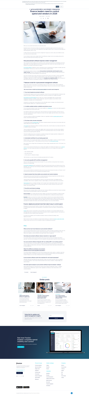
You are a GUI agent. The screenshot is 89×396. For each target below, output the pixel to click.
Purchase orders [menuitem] (37, 372)
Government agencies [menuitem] (49, 376)
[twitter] (45, 18)
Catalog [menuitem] (47, 365)
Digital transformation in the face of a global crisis (24, 296)
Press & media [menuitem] (63, 375)
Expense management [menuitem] (38, 375)
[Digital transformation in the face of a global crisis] (26, 287)
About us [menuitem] (62, 365)
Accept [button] (57, 6)
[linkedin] (43, 18)
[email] (48, 18)
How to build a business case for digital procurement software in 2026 (61, 296)
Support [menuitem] (62, 370)
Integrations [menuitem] (37, 370)
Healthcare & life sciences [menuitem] (50, 378)
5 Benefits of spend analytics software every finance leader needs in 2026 (43, 296)
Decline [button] (61, 6)
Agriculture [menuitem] (48, 373)
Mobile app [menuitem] (37, 379)
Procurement (26, 272)
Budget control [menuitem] (37, 368)
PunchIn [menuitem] (47, 368)
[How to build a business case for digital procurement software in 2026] (62, 287)
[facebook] (41, 18)
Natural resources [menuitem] (49, 380)
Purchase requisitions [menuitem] (38, 365)
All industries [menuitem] (48, 385)
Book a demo (20, 346)
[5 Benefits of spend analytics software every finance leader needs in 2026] (44, 287)
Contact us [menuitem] (63, 368)
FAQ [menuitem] (62, 372)
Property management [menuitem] (49, 383)
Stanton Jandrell (41, 16)
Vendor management (33, 272)
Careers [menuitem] (62, 377)
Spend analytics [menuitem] (37, 377)
